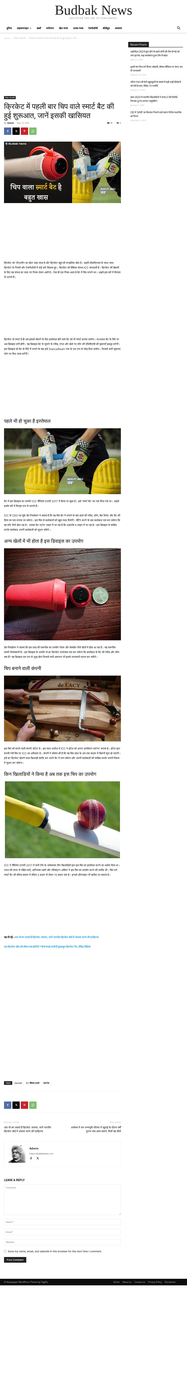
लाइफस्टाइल (22, 28)
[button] (178, 28)
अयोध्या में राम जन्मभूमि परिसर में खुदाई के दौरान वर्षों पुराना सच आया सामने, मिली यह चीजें (96, 1129)
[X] (16, 131)
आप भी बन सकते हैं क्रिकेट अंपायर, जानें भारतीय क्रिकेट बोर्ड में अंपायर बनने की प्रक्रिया (57, 937)
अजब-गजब (78, 28)
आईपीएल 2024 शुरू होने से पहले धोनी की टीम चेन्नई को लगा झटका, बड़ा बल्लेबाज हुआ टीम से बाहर (155, 53)
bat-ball (18, 1083)
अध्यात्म (118, 28)
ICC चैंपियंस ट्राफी (32, 1083)
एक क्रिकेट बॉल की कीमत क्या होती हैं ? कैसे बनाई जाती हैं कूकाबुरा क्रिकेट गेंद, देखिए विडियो (47, 946)
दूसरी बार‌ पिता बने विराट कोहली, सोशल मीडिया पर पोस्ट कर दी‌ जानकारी (156, 68)
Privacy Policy (155, 1282)
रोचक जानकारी (20, 38)
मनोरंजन (50, 28)
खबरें (39, 28)
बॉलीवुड (106, 28)
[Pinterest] (24, 131)
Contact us (139, 1282)
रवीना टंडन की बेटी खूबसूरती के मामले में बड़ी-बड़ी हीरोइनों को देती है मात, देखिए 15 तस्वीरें (155, 83)
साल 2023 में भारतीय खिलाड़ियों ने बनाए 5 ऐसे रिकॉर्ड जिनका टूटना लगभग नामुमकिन (154, 99)
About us (127, 1282)
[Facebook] (7, 131)
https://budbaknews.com (41, 1153)
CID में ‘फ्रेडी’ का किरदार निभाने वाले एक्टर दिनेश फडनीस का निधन (155, 114)
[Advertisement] (62, 69)
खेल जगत (63, 28)
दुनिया (9, 28)
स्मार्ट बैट (46, 1083)
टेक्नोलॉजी (93, 28)
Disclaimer (170, 1282)
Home (7, 38)
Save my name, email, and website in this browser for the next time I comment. (55, 1251)
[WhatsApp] (33, 131)
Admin (10, 122)
